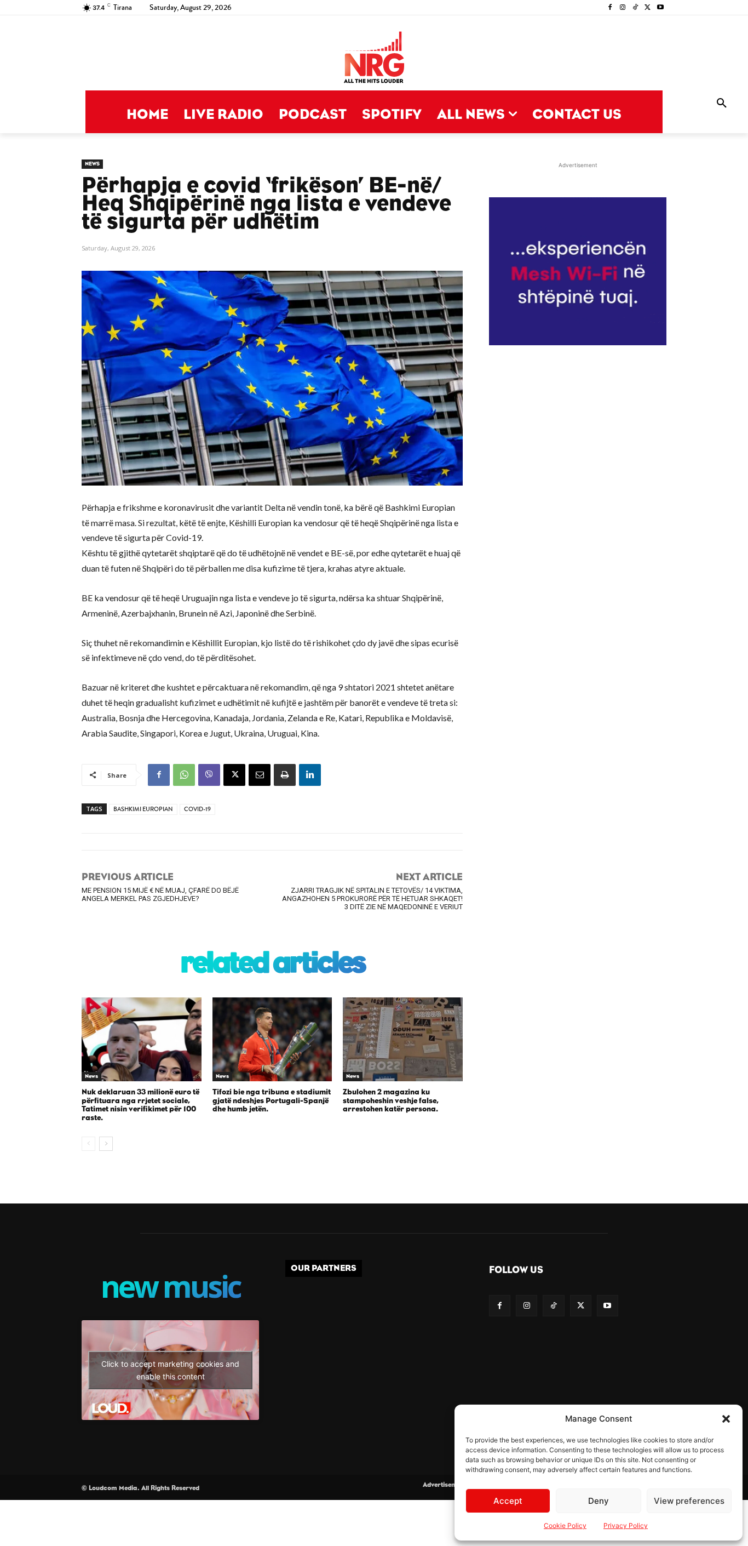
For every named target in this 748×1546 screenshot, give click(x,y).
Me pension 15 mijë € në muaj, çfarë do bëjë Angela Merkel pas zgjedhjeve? (160, 894)
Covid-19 (197, 809)
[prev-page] (88, 1144)
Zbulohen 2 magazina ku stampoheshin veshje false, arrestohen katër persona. (391, 1100)
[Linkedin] (310, 775)
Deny (598, 1501)
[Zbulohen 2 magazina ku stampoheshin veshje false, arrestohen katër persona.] (403, 1039)
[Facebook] (610, 8)
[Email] (260, 775)
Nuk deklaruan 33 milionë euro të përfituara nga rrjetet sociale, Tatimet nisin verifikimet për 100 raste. (140, 1104)
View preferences (689, 1501)
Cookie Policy (565, 1525)
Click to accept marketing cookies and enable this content (170, 1370)
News (92, 164)
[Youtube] (660, 8)
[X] (647, 8)
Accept (507, 1501)
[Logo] (374, 58)
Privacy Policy (625, 1525)
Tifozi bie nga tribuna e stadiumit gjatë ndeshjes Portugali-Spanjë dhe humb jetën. (271, 1100)
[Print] (285, 775)
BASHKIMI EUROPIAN (143, 809)
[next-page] (106, 1144)
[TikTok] (635, 8)
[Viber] (209, 775)
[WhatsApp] (184, 775)
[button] (726, 1418)
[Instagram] (623, 8)
